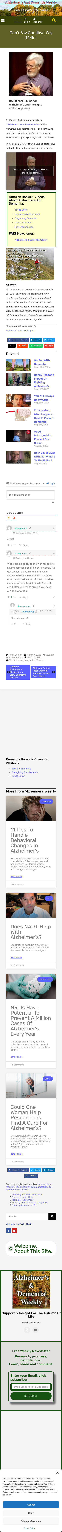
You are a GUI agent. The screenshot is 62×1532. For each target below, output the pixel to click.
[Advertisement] (31, 723)
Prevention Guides (24, 227)
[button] (57, 1472)
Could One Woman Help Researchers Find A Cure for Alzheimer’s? (29, 1117)
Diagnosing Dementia (25, 218)
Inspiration (30, 660)
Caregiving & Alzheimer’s (27, 214)
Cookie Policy (29, 1528)
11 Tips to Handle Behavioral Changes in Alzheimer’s (25, 840)
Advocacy (18, 660)
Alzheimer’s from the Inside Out (23, 124)
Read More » (16, 877)
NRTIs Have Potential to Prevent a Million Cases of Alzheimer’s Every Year (31, 1020)
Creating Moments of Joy (24, 1205)
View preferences (31, 1521)
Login (52, 483)
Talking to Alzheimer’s (22, 1200)
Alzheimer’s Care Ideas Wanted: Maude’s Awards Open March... (41, 672)
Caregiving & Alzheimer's (25, 772)
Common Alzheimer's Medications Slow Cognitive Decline (18, 672)
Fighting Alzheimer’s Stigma (20, 330)
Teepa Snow (18, 776)
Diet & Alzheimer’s (24, 222)
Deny (31, 1513)
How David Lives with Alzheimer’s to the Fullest (45, 456)
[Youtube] (14, 1230)
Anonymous (28, 611)
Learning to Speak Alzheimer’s (27, 1194)
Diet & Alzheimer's (21, 768)
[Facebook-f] (8, 1230)
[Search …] (54, 20)
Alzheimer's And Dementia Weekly (31, 2)
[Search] (52, 1216)
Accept (31, 1504)
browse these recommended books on (29, 1187)
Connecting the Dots (22, 1197)
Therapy (40, 660)
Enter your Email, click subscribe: (28, 1378)
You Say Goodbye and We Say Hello (30, 1202)
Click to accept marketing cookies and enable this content (31, 171)
